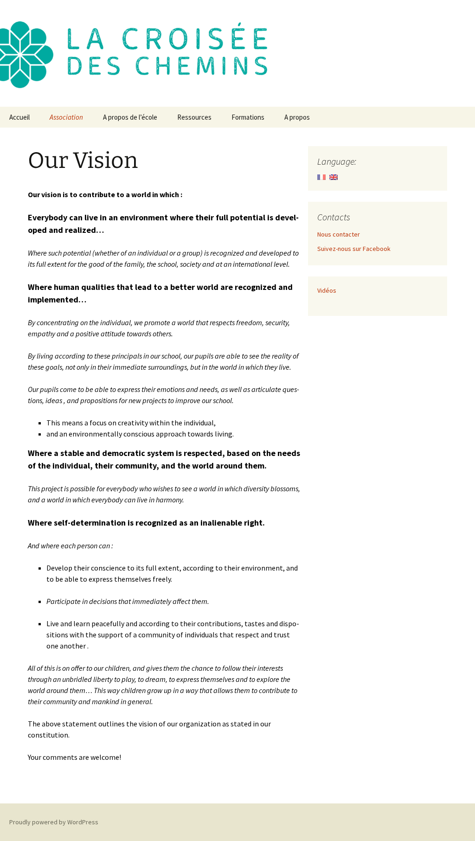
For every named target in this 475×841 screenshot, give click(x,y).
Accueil (19, 117)
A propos (297, 117)
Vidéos (326, 290)
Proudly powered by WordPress (53, 822)
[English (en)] (333, 176)
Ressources (194, 117)
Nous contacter (338, 234)
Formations (247, 117)
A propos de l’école (130, 117)
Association (66, 117)
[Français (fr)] (321, 176)
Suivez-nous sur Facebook (354, 248)
